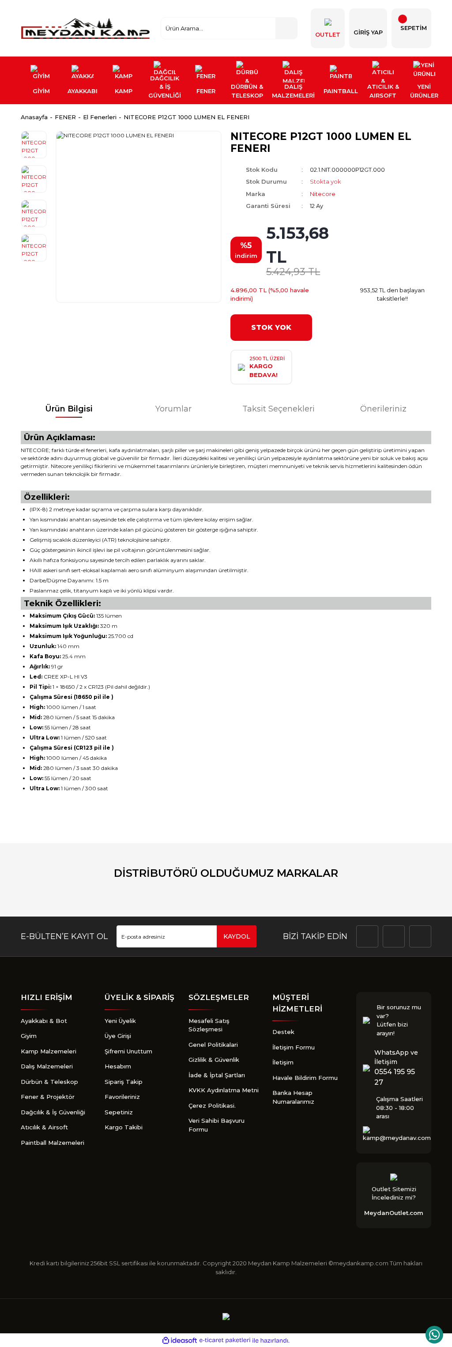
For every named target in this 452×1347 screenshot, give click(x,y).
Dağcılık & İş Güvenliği (53, 1112)
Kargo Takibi (124, 1127)
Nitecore (322, 193)
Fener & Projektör (48, 1096)
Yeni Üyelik (120, 1020)
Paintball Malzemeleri (52, 1142)
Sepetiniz (119, 1112)
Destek (283, 1031)
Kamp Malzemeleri (48, 1051)
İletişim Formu (293, 1047)
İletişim (283, 1062)
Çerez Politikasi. (212, 1105)
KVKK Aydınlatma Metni (223, 1090)
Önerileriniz (383, 409)
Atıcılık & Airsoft (44, 1127)
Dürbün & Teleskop (49, 1081)
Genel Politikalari (213, 1044)
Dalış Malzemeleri (47, 1066)
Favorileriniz (122, 1096)
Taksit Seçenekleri (278, 409)
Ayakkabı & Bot (44, 1020)
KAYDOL (236, 936)
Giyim (29, 1035)
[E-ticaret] (225, 1340)
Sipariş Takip (124, 1081)
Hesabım (118, 1066)
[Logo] (86, 28)
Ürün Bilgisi (69, 409)
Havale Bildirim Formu (305, 1077)
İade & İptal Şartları (216, 1075)
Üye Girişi (118, 1035)
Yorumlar (173, 409)
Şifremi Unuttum (128, 1051)
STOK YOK (271, 327)
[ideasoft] (179, 1340)
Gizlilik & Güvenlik (213, 1059)
